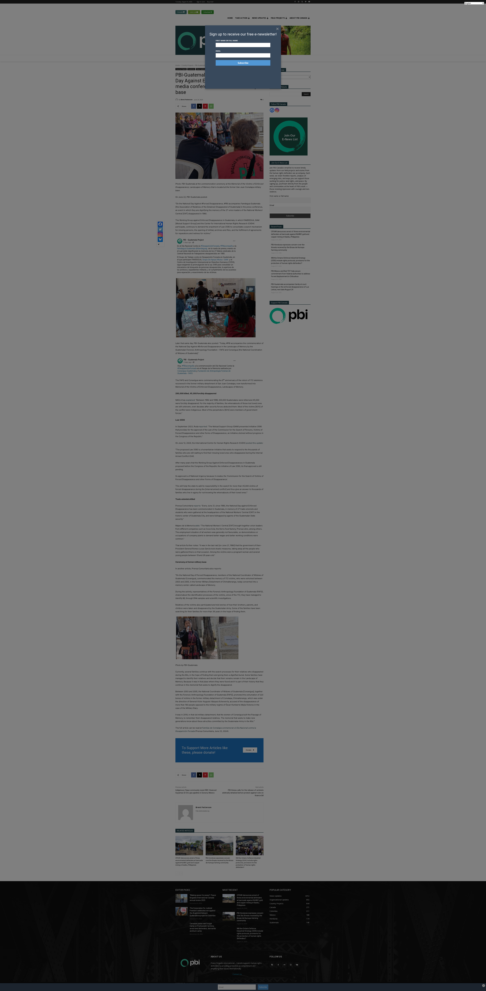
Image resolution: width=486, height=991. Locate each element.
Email (218, 51)
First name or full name (227, 40)
